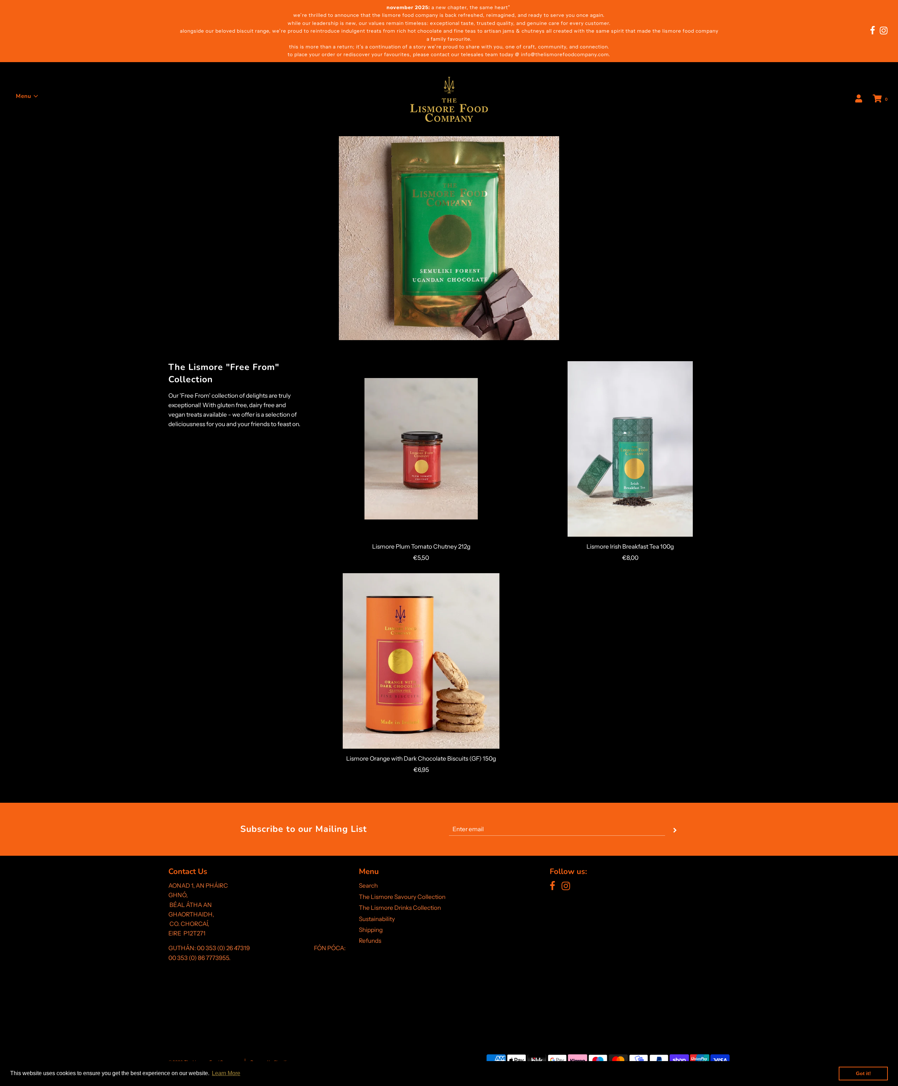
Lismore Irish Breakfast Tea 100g (630, 546)
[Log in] (858, 99)
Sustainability (377, 918)
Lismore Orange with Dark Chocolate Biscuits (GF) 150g (421, 758)
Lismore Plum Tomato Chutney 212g (421, 546)
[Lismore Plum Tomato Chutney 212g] (421, 449)
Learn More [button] (226, 1073)
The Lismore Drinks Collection (400, 907)
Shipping (371, 929)
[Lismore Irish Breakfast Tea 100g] (630, 449)
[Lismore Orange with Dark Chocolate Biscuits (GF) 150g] (421, 661)
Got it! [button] (863, 1073)
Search (368, 885)
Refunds (370, 940)
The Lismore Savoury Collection (402, 896)
